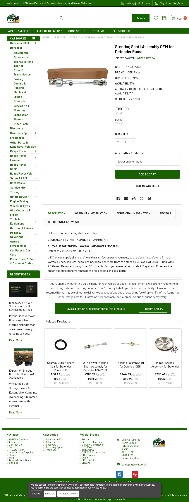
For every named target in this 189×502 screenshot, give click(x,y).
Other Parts (21, 123)
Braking (18, 79)
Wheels (18, 119)
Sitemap (13, 462)
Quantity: (122, 134)
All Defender (21, 52)
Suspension (20, 114)
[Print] (133, 198)
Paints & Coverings (16, 235)
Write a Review (146, 57)
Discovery (16, 128)
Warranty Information (91, 213)
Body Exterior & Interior (23, 64)
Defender (16, 47)
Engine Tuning (19, 201)
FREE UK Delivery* (49, 31)
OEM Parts (88, 447)
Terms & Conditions (20, 460)
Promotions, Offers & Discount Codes (22, 261)
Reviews (165, 213)
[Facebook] (118, 198)
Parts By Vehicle (18, 31)
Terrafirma (88, 449)
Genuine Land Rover (93, 444)
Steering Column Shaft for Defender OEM (130, 364)
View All (86, 462)
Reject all (49, 493)
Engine (17, 96)
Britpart (86, 439)
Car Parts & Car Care (20, 252)
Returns (98, 31)
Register (178, 3)
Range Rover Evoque (18, 158)
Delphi (85, 457)
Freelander (17, 137)
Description (56, 213)
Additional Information (133, 213)
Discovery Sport (20, 133)
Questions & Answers (63, 222)
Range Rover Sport (18, 166)
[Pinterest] (149, 198)
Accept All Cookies (68, 493)
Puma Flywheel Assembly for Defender (165, 364)
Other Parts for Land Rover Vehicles (23, 144)
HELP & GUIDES (120, 31)
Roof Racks (17, 182)
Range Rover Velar (22, 173)
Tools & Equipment (17, 221)
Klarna (12, 454)
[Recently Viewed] (166, 18)
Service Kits (21, 105)
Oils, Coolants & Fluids (20, 212)
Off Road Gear (19, 196)
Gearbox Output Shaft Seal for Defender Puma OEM (60, 366)
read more (15, 340)
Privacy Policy (16, 449)
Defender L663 (19, 43)
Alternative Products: (129, 153)
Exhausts (19, 101)
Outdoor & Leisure (22, 228)
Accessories (21, 57)
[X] (141, 198)
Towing (14, 192)
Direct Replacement (93, 442)
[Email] (126, 198)
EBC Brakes (88, 454)
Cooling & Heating (19, 85)
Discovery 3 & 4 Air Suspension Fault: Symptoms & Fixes (20, 306)
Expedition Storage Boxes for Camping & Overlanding (21, 374)
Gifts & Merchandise (18, 243)
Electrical (19, 92)
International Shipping (21, 452)
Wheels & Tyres (20, 206)
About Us (14, 442)
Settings (36, 493)
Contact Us (76, 31)
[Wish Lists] (158, 18)
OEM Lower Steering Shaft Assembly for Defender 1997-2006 (95, 366)
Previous (173, 321)
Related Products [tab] (57, 321)
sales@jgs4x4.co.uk (134, 464)
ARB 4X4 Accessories (94, 452)
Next (178, 321)
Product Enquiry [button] (153, 308)
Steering (19, 110)
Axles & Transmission (22, 72)
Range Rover (18, 151)
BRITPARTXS (89, 460)
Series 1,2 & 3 (18, 178)
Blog (11, 457)
